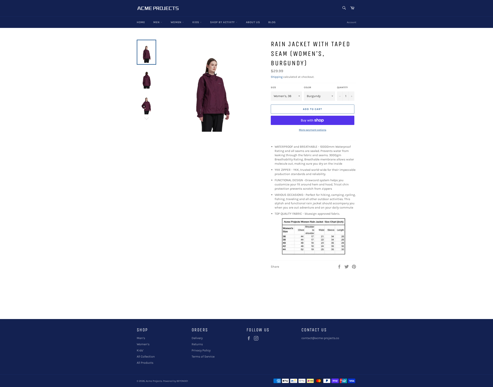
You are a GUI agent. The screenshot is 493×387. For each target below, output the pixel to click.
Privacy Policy (201, 350)
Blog (271, 22)
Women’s (143, 344)
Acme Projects (154, 380)
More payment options (312, 130)
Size (273, 87)
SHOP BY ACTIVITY (223, 22)
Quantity (342, 87)
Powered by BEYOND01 (175, 380)
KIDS (196, 22)
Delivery (197, 338)
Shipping (277, 77)
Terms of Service (203, 356)
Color (307, 87)
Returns (197, 344)
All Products (145, 362)
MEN (156, 22)
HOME (141, 22)
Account (351, 22)
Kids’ (140, 350)
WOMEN (176, 22)
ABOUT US (253, 22)
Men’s (141, 338)
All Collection (146, 356)
